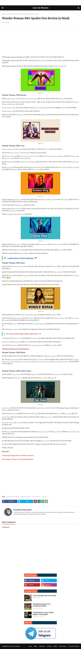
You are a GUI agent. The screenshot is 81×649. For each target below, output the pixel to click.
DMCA (55, 646)
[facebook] (32, 580)
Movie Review (36, 496)
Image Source (40, 143)
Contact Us (42, 646)
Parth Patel (6, 22)
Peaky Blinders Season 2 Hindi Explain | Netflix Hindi (43, 613)
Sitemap (49, 646)
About (35, 646)
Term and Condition (73, 646)
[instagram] (49, 585)
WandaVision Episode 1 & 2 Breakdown (15, 349)
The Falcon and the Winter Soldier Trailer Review (22, 334)
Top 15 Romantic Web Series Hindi (44, 595)
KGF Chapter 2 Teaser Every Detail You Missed (17, 459)
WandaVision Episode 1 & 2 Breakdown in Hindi (42, 605)
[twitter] (49, 580)
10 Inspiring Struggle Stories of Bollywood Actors (18, 455)
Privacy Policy (62, 646)
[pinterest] (32, 585)
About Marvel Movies (13, 496)
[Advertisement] (40, 41)
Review (8, 14)
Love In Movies (40, 8)
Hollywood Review (25, 496)
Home (3, 14)
